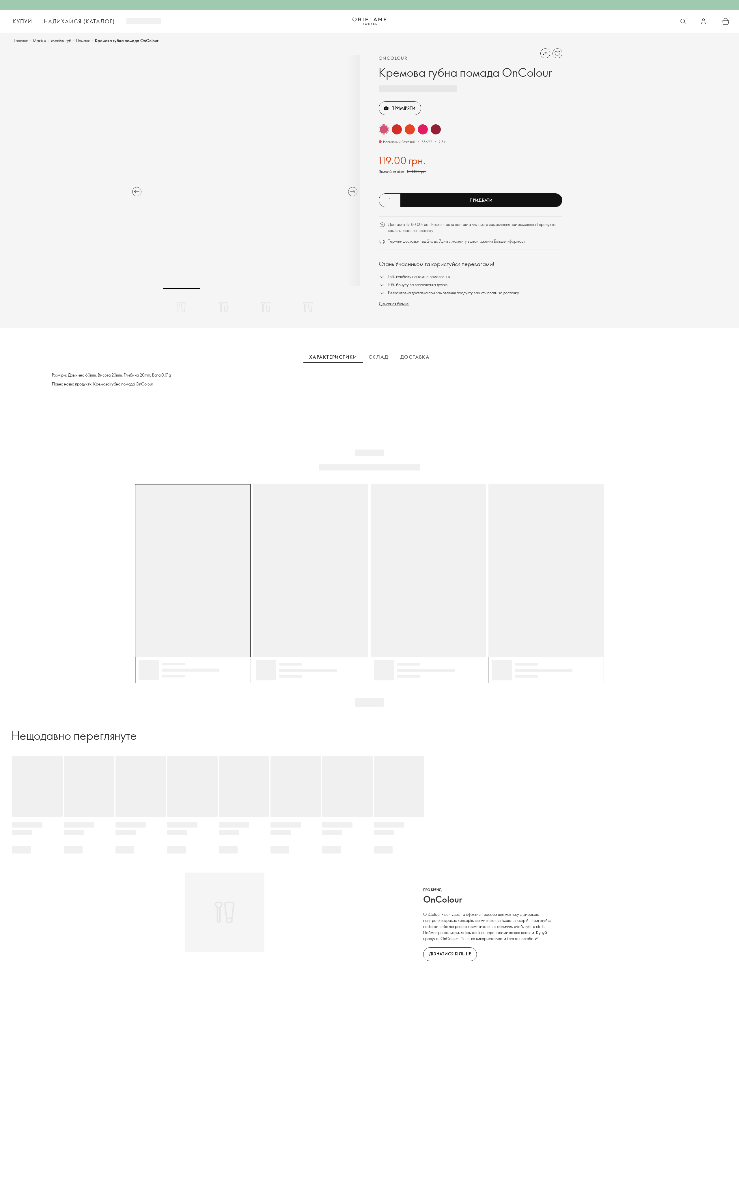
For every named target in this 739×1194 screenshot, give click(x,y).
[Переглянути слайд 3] (266, 307)
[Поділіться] (545, 53)
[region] (244, 170)
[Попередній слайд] (136, 191)
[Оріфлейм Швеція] (369, 21)
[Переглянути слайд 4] (308, 307)
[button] (384, 129)
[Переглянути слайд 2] (223, 307)
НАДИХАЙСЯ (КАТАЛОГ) (79, 21)
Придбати (481, 200)
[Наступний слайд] (352, 191)
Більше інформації (509, 241)
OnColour (393, 58)
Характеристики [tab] (333, 357)
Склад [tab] (379, 357)
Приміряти (403, 108)
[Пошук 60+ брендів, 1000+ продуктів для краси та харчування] (683, 21)
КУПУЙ (22, 21)
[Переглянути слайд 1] (181, 307)
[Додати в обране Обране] (557, 53)
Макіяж (39, 40)
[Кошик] (726, 21)
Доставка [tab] (415, 357)
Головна (21, 40)
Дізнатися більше (394, 303)
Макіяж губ (61, 40)
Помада (83, 40)
